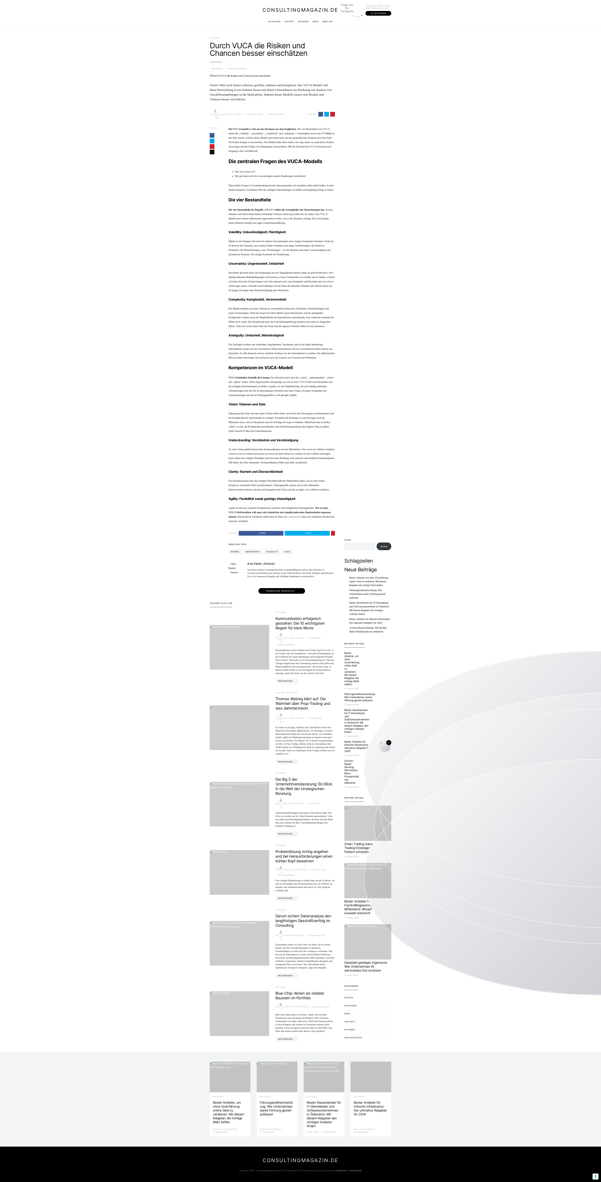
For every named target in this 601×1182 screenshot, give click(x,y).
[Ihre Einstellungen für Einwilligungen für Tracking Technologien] (595, 1176)
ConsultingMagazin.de (300, 10)
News (316, 21)
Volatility (272, 552)
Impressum (341, 1170)
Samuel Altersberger (295, 870)
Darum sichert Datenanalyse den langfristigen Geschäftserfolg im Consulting (303, 921)
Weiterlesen (285, 681)
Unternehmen (294, 516)
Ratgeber (303, 21)
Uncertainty (252, 552)
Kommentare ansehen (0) (280, 591)
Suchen (347, 540)
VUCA (287, 552)
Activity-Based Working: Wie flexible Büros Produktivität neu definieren (368, 629)
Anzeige (280, 693)
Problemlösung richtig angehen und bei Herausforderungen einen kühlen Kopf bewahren (303, 856)
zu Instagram (378, 13)
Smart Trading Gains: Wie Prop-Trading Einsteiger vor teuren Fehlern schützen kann (366, 848)
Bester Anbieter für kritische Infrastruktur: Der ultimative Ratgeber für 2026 (369, 621)
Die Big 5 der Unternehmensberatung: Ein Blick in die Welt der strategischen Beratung (303, 786)
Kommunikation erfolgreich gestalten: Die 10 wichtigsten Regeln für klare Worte (300, 623)
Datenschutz (355, 1170)
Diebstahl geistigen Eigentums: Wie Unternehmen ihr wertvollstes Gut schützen (366, 966)
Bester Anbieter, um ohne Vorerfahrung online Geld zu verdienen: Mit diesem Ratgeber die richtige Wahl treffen (368, 581)
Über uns (327, 21)
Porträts (349, 1021)
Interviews (274, 21)
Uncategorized (353, 1037)
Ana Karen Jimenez (231, 114)
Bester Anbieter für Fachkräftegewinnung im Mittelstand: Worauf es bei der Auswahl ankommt (365, 907)
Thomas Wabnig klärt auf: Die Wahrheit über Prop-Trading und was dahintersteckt (302, 703)
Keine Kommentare (276, 114)
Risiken (235, 552)
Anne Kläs (312, 1132)
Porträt (289, 21)
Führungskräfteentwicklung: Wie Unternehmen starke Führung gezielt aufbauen (367, 594)
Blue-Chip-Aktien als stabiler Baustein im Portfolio (299, 995)
